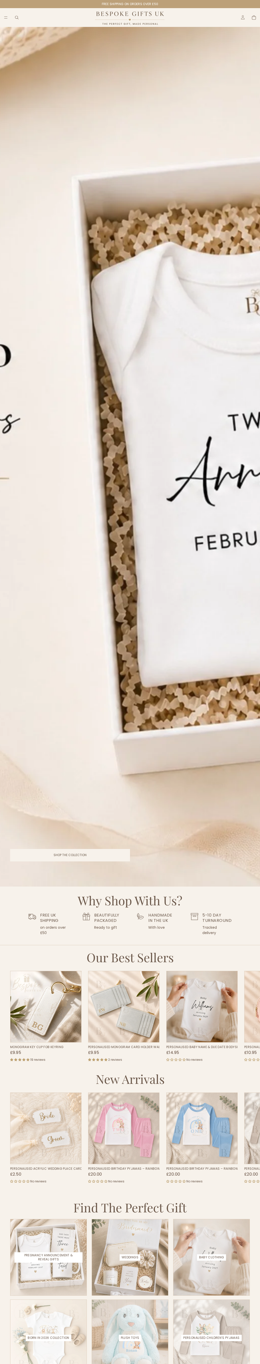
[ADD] (229, 1034)
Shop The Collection (70, 855)
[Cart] (253, 17)
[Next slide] (244, 1016)
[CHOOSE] (73, 1034)
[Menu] (6, 17)
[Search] (16, 17)
